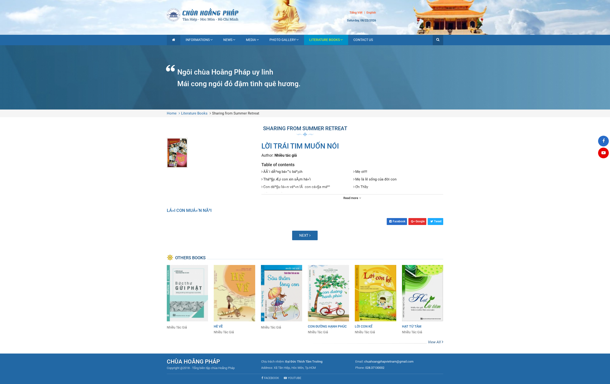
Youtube (294, 378)
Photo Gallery (282, 40)
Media (251, 40)
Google (420, 221)
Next (304, 235)
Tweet (438, 221)
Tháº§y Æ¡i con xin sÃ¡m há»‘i (287, 179)
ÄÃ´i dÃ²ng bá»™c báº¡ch (282, 172)
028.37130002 (374, 367)
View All (435, 342)
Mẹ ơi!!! (361, 172)
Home (172, 113)
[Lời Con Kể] (375, 299)
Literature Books (324, 40)
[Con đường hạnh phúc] (328, 299)
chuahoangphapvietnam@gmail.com (388, 361)
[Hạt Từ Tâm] (422, 299)
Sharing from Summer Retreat (235, 113)
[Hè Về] (234, 299)
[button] (438, 40)
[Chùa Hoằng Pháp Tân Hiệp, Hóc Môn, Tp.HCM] (305, 14)
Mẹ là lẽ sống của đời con (375, 179)
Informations (198, 40)
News (227, 40)
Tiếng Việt (356, 12)
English (371, 13)
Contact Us (363, 40)
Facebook (399, 221)
